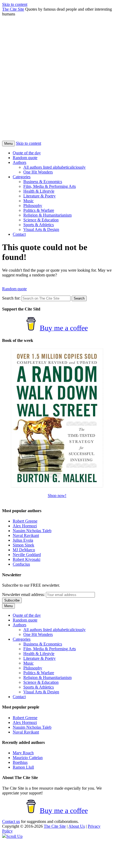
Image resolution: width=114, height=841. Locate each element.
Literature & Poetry (39, 196)
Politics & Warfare (38, 210)
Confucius (21, 564)
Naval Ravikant (26, 535)
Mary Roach (23, 753)
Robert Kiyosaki (26, 559)
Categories (21, 177)
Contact (19, 234)
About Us (76, 826)
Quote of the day (27, 153)
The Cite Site (13, 9)
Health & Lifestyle (38, 191)
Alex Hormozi (25, 526)
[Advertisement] (57, 81)
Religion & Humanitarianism (47, 215)
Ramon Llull (23, 767)
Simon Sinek (23, 545)
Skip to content (14, 4)
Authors (19, 162)
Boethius (20, 762)
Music (28, 200)
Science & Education (41, 220)
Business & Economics (42, 181)
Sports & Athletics (38, 224)
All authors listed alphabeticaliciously (54, 167)
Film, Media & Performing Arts (49, 186)
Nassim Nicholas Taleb (32, 530)
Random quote (25, 157)
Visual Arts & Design (41, 229)
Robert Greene (25, 521)
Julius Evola (23, 540)
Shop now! (57, 495)
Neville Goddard (27, 554)
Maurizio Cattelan (28, 757)
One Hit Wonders (38, 172)
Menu (8, 144)
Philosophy (32, 205)
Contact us (11, 821)
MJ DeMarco (24, 550)
